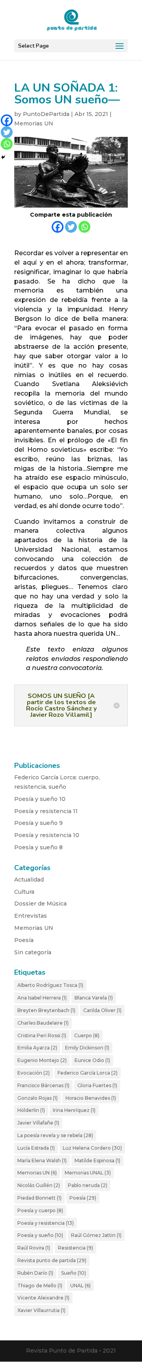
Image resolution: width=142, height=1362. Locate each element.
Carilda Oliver (102, 1010)
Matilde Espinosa (97, 1160)
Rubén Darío (35, 1273)
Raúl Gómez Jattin (96, 1235)
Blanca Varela (94, 998)
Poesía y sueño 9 (38, 822)
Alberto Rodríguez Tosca (50, 985)
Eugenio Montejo (42, 1060)
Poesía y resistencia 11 (46, 811)
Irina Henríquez (74, 1110)
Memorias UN (33, 123)
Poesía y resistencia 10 (46, 835)
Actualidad (29, 879)
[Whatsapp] (84, 227)
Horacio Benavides (90, 1098)
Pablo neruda (87, 1185)
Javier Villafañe (38, 1123)
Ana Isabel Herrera (42, 998)
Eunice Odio (92, 1060)
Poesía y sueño (40, 1235)
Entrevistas (30, 915)
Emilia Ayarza (37, 1048)
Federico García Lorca (88, 1073)
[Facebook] (58, 227)
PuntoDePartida (46, 114)
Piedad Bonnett (39, 1198)
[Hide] (3, 157)
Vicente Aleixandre (43, 1298)
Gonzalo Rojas (37, 1098)
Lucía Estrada (36, 1148)
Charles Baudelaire (43, 1023)
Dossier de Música (40, 903)
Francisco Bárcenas (43, 1085)
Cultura (24, 891)
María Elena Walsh (42, 1160)
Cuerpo (86, 1035)
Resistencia (75, 1248)
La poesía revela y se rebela (55, 1135)
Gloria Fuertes (97, 1085)
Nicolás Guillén (38, 1185)
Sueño (73, 1273)
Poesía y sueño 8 (38, 847)
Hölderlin (31, 1110)
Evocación (33, 1073)
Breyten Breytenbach (46, 1010)
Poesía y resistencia (45, 1223)
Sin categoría (32, 952)
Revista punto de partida (51, 1260)
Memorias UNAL (88, 1173)
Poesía (24, 940)
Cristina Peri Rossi (41, 1035)
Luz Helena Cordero (92, 1148)
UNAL (80, 1285)
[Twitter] (71, 227)
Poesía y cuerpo (40, 1210)
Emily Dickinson (87, 1048)
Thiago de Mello (39, 1285)
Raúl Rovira (33, 1248)
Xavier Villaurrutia (41, 1310)
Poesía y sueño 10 (39, 798)
